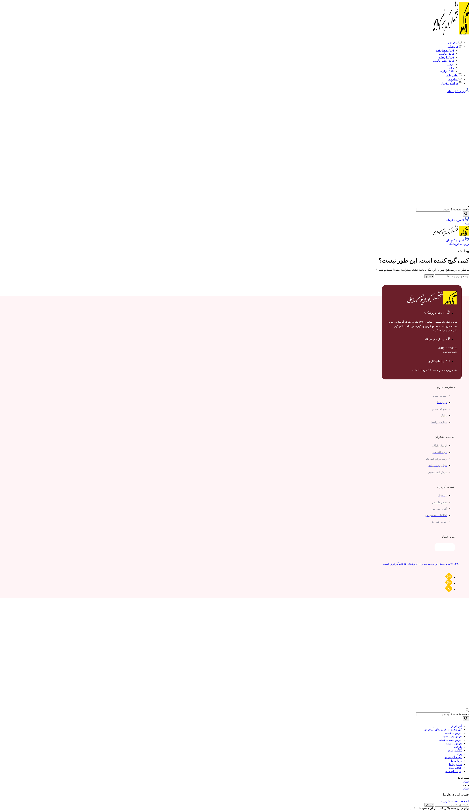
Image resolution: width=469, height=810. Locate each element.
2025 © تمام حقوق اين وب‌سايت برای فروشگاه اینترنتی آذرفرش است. (421, 564)
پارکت (450, 64)
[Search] (466, 214)
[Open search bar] (467, 205)
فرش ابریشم (446, 57)
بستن (466, 781)
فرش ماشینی (446, 53)
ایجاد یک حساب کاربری (455, 800)
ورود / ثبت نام (453, 771)
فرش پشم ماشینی (443, 60)
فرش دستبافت (445, 50)
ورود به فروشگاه (458, 243)
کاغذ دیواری (447, 71)
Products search (460, 209)
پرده (451, 67)
